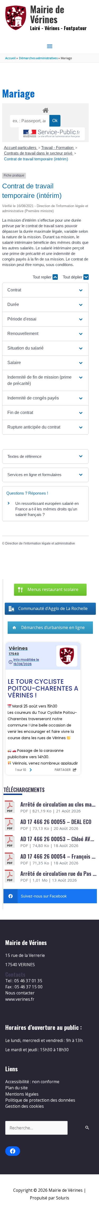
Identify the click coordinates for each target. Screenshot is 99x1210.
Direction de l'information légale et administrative (40, 543)
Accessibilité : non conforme (32, 1082)
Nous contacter (20, 993)
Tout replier (43, 277)
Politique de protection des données (40, 1100)
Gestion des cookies (24, 1106)
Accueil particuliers (20, 147)
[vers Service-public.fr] (52, 133)
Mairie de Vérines (47, 14)
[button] (45, 290)
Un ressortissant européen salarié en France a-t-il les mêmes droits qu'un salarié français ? (47, 509)
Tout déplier (73, 277)
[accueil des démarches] (45, 109)
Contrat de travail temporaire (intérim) (36, 159)
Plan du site (16, 1088)
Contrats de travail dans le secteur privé (38, 153)
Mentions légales (22, 1094)
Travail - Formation (57, 147)
